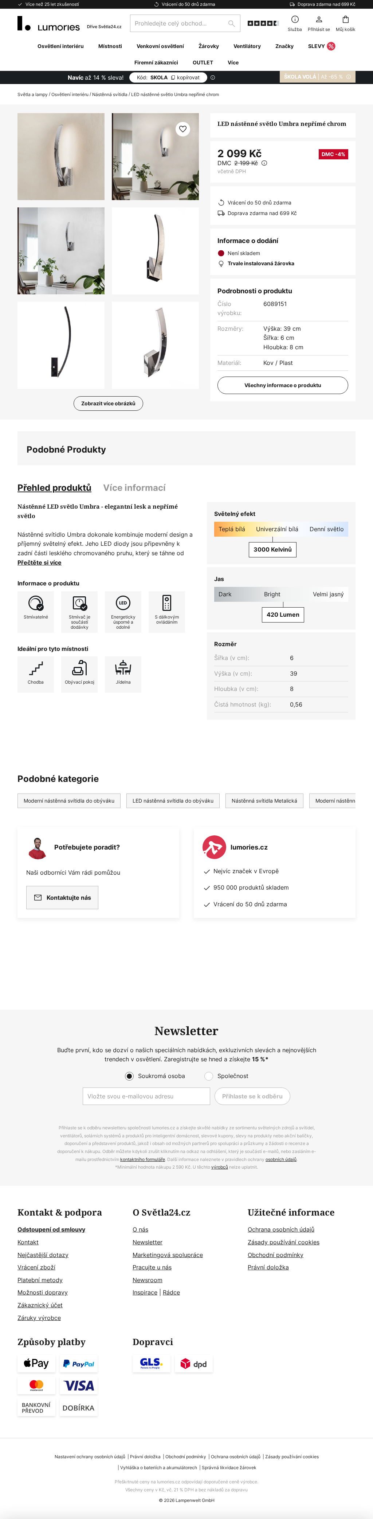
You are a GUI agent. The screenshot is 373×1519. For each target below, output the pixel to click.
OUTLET (203, 62)
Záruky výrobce (39, 1318)
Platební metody (40, 1280)
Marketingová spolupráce (168, 1255)
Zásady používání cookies (283, 1242)
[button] (61, 250)
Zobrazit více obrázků (108, 403)
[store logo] (69, 23)
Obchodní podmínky (275, 1255)
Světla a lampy (32, 94)
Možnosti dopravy (42, 1292)
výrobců (219, 1167)
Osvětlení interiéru (70, 94)
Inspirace (145, 1292)
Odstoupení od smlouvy (51, 1229)
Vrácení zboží (36, 1267)
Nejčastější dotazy (42, 1255)
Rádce (171, 1292)
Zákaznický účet (40, 1305)
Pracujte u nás (152, 1267)
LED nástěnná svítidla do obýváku (173, 800)
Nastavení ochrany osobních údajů (90, 1457)
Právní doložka (268, 1267)
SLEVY (316, 46)
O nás (140, 1229)
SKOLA (168, 77)
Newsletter (147, 1242)
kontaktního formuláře (142, 1159)
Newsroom (147, 1280)
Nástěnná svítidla (109, 94)
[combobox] (185, 23)
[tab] (54, 488)
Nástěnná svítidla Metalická (264, 800)
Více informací (134, 487)
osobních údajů (281, 1159)
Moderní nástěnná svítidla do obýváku (69, 800)
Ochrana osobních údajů (281, 1229)
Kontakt (28, 1242)
